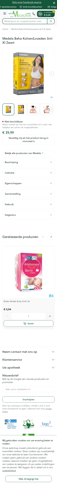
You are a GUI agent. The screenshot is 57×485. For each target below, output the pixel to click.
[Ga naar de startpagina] (19, 14)
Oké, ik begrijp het (28, 478)
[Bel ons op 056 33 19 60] (33, 13)
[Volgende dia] (51, 236)
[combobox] (24, 21)
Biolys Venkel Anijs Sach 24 (17, 301)
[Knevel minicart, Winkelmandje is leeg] (40, 14)
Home (5, 29)
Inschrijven (28, 399)
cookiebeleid (9, 470)
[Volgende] (51, 73)
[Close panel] (54, 3)
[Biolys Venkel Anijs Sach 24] (28, 272)
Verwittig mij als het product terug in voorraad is (28, 139)
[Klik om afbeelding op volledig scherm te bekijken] (28, 74)
